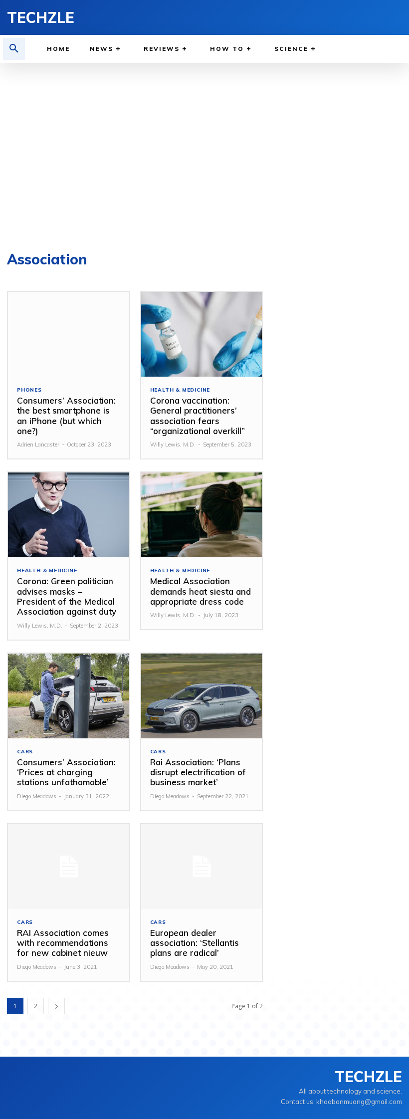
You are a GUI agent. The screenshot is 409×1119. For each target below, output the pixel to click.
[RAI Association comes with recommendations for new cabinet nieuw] (68, 866)
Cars (25, 751)
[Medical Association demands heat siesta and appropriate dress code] (201, 514)
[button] (14, 49)
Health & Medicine (180, 390)
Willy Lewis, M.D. (173, 444)
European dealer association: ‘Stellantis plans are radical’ (194, 942)
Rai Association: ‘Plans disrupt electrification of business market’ (198, 772)
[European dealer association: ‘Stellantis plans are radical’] (201, 866)
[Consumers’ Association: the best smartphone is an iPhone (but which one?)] (68, 334)
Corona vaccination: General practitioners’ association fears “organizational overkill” (197, 415)
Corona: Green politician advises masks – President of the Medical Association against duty (66, 596)
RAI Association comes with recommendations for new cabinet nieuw (63, 942)
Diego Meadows (36, 796)
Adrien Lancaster (38, 444)
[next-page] (56, 1006)
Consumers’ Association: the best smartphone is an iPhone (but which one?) (66, 415)
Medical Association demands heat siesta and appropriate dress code (200, 591)
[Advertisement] (204, 153)
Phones (29, 390)
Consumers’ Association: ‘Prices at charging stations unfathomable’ (66, 772)
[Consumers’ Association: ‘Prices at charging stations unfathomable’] (68, 696)
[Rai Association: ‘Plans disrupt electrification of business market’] (201, 696)
